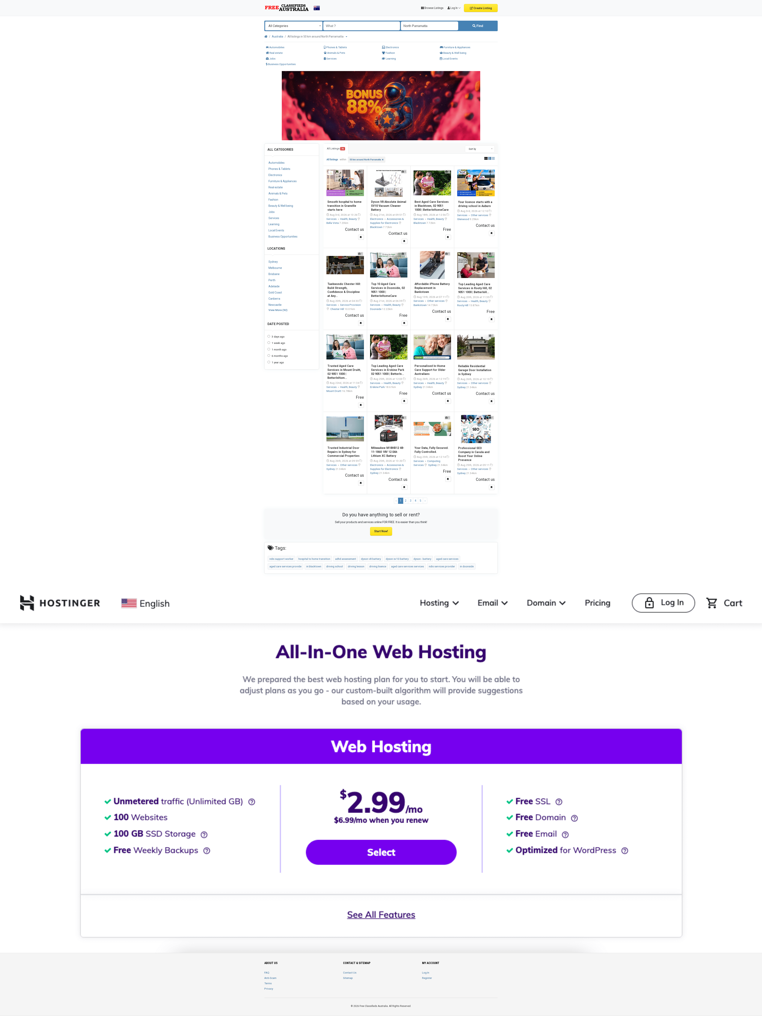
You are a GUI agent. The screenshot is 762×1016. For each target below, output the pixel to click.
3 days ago (278, 336)
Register (427, 977)
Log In (425, 972)
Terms (268, 983)
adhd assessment (345, 558)
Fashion (390, 52)
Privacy (268, 988)
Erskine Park (377, 387)
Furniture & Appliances (456, 47)
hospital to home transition (314, 558)
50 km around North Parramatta (365, 159)
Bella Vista (332, 222)
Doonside (376, 309)
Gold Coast (275, 292)
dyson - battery (422, 558)
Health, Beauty (348, 218)
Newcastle (275, 304)
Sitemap (348, 977)
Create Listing (482, 8)
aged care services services (407, 566)
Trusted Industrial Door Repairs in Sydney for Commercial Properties (343, 451)
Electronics (392, 47)
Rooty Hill (463, 305)
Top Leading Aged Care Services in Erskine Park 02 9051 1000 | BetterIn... (387, 369)
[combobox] (293, 25)
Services (331, 58)
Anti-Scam (270, 977)
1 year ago (278, 362)
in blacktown (313, 566)
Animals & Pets (336, 52)
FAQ (266, 972)
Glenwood (463, 219)
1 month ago (279, 349)
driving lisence (377, 566)
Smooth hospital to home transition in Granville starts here (344, 205)
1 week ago (278, 342)
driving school (334, 566)
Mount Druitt (334, 391)
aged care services (447, 558)
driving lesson (356, 566)
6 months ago (280, 355)
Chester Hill (337, 309)
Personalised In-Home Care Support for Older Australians (430, 369)
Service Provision (350, 304)
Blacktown (376, 227)
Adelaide (274, 286)
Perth (271, 280)
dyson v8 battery (371, 558)
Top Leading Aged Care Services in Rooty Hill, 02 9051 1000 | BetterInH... (475, 288)
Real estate (276, 52)
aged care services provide (285, 566)
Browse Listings (434, 8)
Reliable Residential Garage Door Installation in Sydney (474, 370)
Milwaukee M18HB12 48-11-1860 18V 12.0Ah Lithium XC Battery (387, 451)
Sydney (273, 261)
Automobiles (276, 47)
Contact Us (349, 972)
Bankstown (420, 305)
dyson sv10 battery (397, 558)
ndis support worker (281, 558)
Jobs (272, 58)
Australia (277, 36)
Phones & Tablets (336, 47)
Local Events (450, 58)
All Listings (335, 148)
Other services (480, 215)
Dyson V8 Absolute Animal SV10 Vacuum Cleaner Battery (388, 205)
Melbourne (275, 267)
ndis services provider (442, 566)
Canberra (274, 298)
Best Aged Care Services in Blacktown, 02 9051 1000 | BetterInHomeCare (432, 205)
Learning (390, 58)
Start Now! (381, 531)
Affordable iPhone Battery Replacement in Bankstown (432, 287)
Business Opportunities (281, 64)
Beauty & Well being (454, 52)
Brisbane (274, 274)
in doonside (467, 566)
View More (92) (277, 310)
